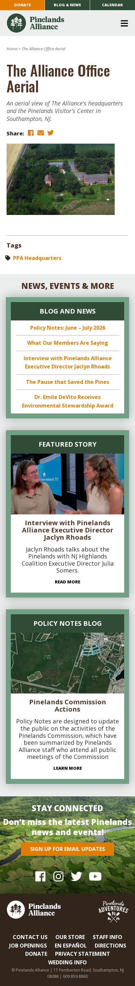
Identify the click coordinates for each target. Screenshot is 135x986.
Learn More (67, 768)
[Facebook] (40, 876)
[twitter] (50, 133)
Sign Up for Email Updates (67, 849)
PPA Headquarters (37, 258)
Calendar (112, 4)
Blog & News (67, 4)
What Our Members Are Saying (67, 342)
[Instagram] (58, 876)
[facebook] (31, 133)
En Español (71, 945)
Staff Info (107, 937)
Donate (22, 4)
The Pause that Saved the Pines (67, 382)
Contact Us (30, 937)
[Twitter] (76, 876)
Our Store (70, 937)
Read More (67, 582)
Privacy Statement (82, 953)
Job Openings (28, 945)
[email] (40, 133)
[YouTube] (94, 876)
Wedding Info (67, 962)
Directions (110, 945)
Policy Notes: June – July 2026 (67, 327)
